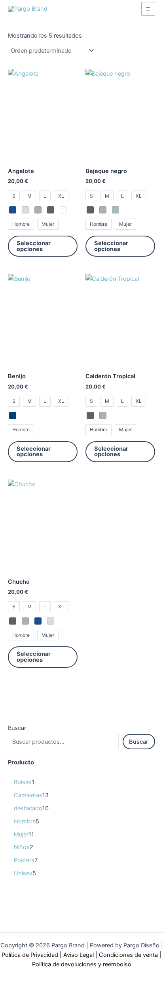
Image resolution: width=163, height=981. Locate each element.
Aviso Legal (78, 954)
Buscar (17, 727)
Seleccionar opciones (34, 246)
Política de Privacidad (30, 954)
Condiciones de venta (128, 954)
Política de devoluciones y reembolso (81, 964)
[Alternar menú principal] (148, 9)
